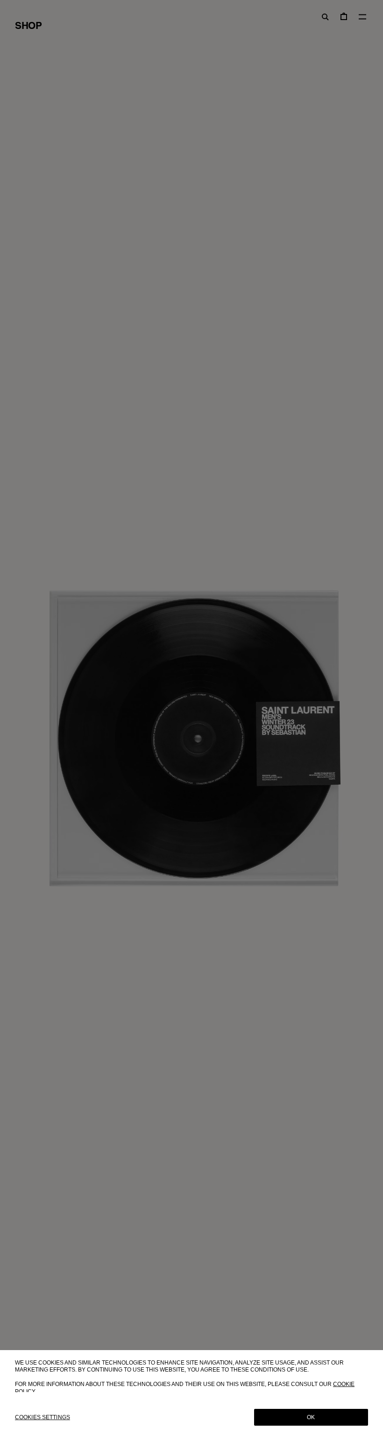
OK (311, 1417)
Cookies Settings (42, 1417)
